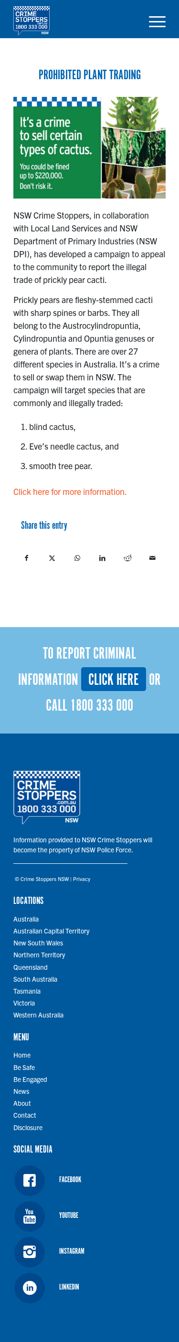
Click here (113, 680)
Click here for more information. (70, 491)
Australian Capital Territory (51, 930)
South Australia (35, 979)
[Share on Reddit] (127, 558)
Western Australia (38, 1014)
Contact (24, 1115)
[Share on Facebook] (26, 558)
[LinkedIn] (29, 1288)
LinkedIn (69, 1287)
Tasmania (27, 990)
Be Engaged (30, 1079)
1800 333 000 (101, 706)
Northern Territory (39, 954)
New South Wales (38, 942)
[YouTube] (29, 1216)
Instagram (71, 1252)
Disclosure (27, 1127)
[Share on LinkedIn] (102, 558)
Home (22, 1054)
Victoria (24, 1002)
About (22, 1103)
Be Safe (24, 1067)
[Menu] (152, 19)
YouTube (68, 1216)
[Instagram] (29, 1252)
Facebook (70, 1180)
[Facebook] (29, 1180)
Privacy (81, 878)
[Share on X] (52, 558)
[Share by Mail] (152, 558)
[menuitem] (152, 19)
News (21, 1091)
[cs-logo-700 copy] (74, 19)
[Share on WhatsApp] (77, 558)
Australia (26, 918)
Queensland (30, 967)
